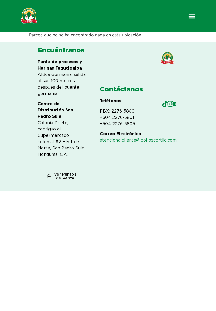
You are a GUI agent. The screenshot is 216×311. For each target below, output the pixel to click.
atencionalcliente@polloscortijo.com (138, 140)
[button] (192, 16)
